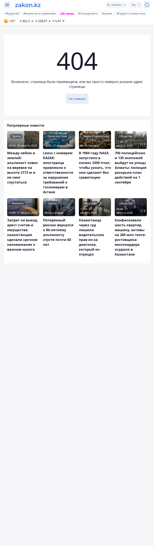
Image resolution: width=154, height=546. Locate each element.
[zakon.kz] (28, 5)
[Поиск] (146, 5)
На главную (77, 99)
